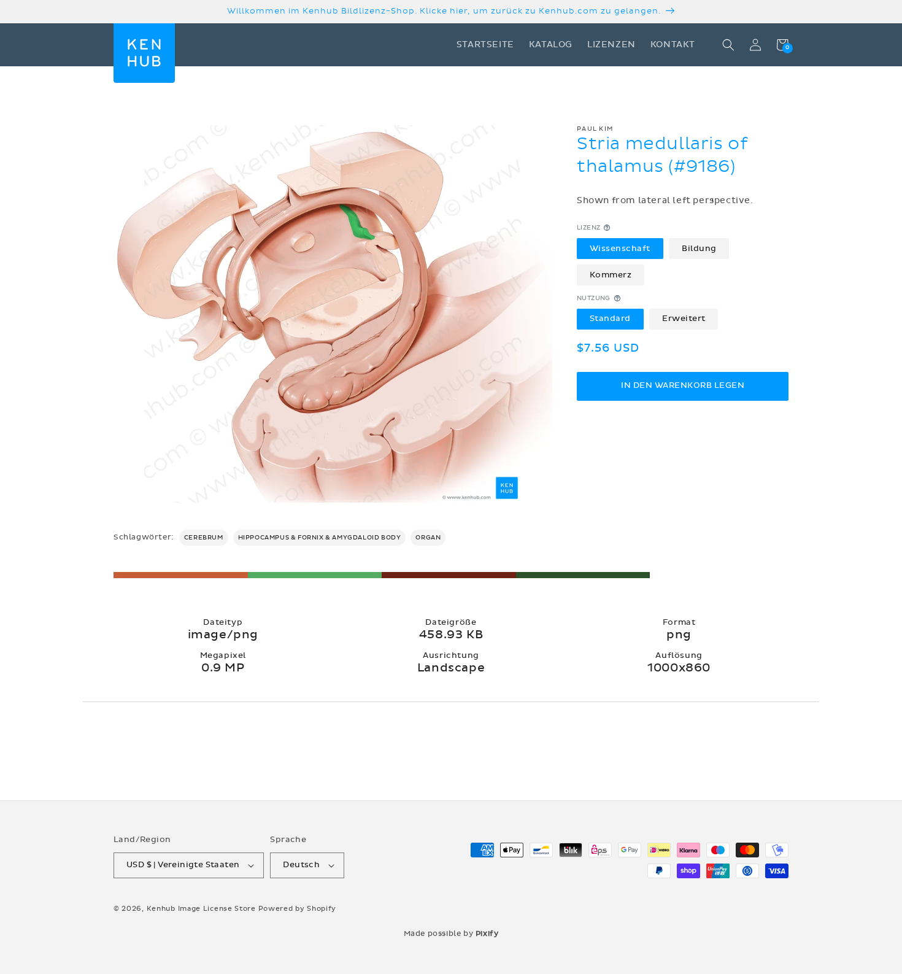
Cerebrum (203, 537)
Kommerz (611, 274)
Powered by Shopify (297, 909)
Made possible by (451, 933)
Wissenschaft (620, 248)
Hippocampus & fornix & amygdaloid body (319, 537)
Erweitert (684, 318)
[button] (728, 44)
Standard (610, 318)
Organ (428, 537)
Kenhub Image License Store (201, 909)
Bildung (699, 248)
